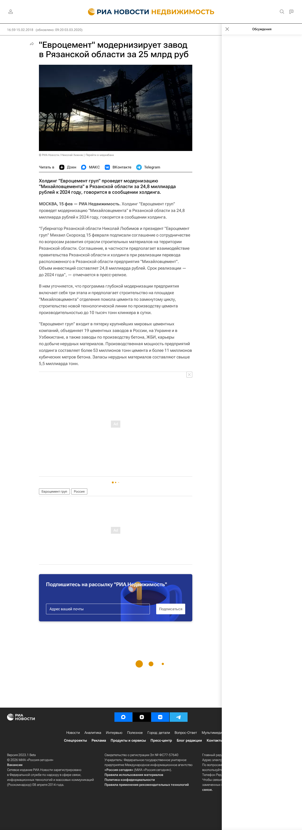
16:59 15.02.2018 (20, 30)
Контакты (215, 740)
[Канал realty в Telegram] (179, 717)
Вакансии (14, 765)
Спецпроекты (75, 740)
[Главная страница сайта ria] (116, 12)
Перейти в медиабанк (100, 155)
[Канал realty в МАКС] (123, 717)
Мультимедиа (213, 733)
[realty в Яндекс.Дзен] (142, 717)
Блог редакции (189, 740)
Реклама (99, 740)
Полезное (135, 733)
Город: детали (158, 733)
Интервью (114, 733)
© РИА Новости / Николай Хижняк (61, 155)
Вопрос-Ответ (186, 733)
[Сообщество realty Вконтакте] (160, 717)
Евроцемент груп (54, 491)
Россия (79, 491)
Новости (73, 733)
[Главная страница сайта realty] (151, 12)
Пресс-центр (161, 740)
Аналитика (92, 733)
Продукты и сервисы (128, 740)
